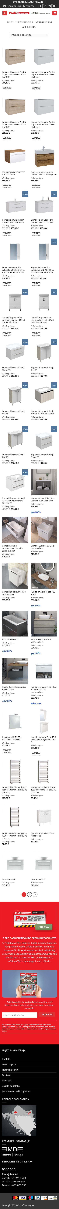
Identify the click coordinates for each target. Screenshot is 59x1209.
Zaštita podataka (11, 1085)
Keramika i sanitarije (24, 22)
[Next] (35, 894)
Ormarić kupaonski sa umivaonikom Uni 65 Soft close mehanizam (13, 320)
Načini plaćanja (10, 1069)
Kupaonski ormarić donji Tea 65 (42, 368)
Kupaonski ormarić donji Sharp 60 (42, 456)
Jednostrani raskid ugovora (16, 1091)
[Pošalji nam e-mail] (50, 6)
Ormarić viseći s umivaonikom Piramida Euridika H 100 (12, 548)
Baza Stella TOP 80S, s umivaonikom (41, 640)
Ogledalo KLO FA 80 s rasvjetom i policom (12, 738)
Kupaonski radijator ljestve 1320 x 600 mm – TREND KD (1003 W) (14, 836)
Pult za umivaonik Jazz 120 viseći (43, 593)
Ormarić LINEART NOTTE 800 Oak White (13, 173)
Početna (10, 22)
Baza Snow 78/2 (38, 879)
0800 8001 (9, 1169)
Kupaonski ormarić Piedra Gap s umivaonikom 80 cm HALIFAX (14, 124)
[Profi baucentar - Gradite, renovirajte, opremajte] (29, 13)
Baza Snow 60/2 (9, 879)
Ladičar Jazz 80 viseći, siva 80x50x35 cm (14, 688)
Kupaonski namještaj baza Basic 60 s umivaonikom (43, 499)
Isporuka (6, 1080)
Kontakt (6, 1058)
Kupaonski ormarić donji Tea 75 (13, 456)
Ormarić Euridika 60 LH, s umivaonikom (42, 547)
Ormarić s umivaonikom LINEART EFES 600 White (42, 221)
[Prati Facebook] (41, 6)
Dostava (6, 1075)
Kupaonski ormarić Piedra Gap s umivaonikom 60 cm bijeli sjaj (43, 74)
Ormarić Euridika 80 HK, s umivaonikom (14, 593)
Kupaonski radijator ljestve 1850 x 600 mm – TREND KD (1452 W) (14, 789)
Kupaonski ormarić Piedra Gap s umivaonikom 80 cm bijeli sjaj (43, 124)
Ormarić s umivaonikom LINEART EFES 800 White (13, 221)
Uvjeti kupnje (9, 1064)
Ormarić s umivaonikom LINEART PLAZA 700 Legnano (44, 173)
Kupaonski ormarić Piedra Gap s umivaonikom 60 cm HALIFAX (14, 74)
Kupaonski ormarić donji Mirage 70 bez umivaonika (43, 412)
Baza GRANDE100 (10, 639)
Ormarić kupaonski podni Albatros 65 (42, 834)
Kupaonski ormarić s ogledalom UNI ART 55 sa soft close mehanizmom (42, 270)
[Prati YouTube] (54, 6)
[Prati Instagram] (45, 6)
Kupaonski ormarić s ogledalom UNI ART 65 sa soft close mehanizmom (13, 270)
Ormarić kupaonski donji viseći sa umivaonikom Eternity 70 (13, 500)
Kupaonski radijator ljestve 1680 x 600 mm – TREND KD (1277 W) (43, 789)
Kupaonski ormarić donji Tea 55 (13, 412)
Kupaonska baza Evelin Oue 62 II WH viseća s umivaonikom (43, 689)
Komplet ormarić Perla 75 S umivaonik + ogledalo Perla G (43, 739)
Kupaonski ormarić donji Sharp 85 (13, 368)
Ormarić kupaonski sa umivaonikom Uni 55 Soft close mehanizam (42, 320)
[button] (4, 13)
